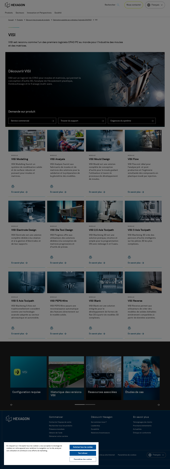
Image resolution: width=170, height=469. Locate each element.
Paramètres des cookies (83, 459)
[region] (51, 453)
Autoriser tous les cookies (83, 447)
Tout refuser (82, 453)
